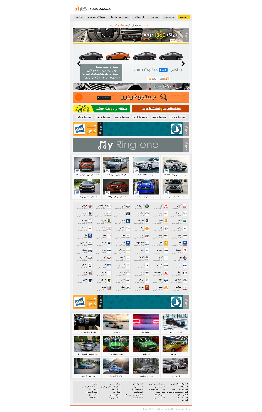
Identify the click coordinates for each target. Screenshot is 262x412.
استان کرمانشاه (159, 395)
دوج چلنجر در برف (117, 332)
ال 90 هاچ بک (176, 354)
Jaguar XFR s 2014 (117, 376)
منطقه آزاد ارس (159, 117)
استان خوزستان (137, 389)
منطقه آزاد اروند (140, 117)
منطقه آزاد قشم (103, 117)
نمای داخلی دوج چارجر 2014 (146, 197)
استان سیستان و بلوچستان (177, 392)
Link (165, 409)
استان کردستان (92, 392)
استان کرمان (183, 395)
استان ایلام (184, 387)
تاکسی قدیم (176, 376)
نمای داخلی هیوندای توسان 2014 (176, 197)
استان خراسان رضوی (179, 389)
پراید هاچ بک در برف (176, 332)
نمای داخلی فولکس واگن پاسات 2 (87, 197)
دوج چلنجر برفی (146, 332)
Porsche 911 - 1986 (146, 376)
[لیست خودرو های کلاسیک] (131, 90)
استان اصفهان (115, 384)
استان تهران (138, 387)
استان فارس (160, 392)
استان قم (116, 392)
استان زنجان (115, 389)
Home (145, 409)
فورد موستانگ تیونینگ (87, 376)
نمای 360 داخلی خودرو (96, 17)
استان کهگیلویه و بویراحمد (133, 395)
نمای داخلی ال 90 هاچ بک (87, 332)
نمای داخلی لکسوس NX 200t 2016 (176, 175)
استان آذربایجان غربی (157, 384)
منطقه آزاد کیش (122, 117)
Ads (182, 409)
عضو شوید (184, 17)
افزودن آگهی (139, 17)
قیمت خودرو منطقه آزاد (119, 17)
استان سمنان (93, 389)
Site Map (171, 409)
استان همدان (93, 397)
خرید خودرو (153, 17)
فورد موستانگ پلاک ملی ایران (87, 354)
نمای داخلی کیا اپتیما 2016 (146, 175)
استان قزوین (138, 392)
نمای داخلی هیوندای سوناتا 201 (117, 197)
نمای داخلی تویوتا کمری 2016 (117, 175)
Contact (188, 409)
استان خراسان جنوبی (90, 387)
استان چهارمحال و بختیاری (110, 387)
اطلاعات (79, 17)
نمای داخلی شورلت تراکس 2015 (87, 175)
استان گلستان (115, 395)
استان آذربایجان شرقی (179, 384)
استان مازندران (159, 397)
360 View (152, 409)
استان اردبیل (138, 384)
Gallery (159, 409)
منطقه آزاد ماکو (84, 117)
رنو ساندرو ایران (117, 354)
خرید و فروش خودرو (135, 25)
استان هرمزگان (114, 397)
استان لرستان (182, 397)
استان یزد (184, 400)
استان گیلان (93, 395)
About (178, 409)
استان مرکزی (138, 397)
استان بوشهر (160, 387)
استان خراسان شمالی (156, 389)
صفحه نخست (169, 17)
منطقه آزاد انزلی (178, 117)
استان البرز (93, 384)
